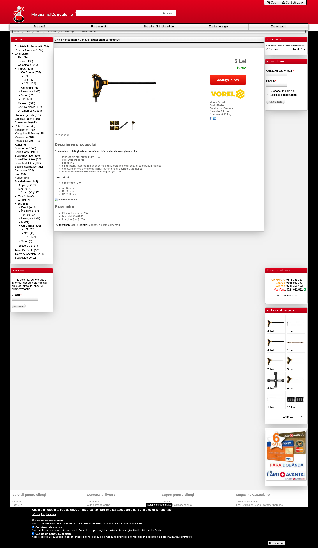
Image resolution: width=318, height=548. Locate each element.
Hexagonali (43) (30, 218)
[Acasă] (19, 14)
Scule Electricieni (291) (28, 159)
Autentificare (63, 224)
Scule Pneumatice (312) (29, 166)
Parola (271, 80)
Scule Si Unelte (159, 26)
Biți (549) (23, 203)
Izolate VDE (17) (28, 245)
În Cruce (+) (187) (28, 192)
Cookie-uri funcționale (49, 520)
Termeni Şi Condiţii (247, 501)
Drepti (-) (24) (29, 207)
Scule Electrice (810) (27, 155)
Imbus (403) (25, 68)
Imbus (38, 31)
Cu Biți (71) (24, 199)
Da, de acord (276, 543)
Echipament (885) (25, 129)
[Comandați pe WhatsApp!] (304, 289)
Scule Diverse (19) (26, 257)
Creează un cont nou (282, 90)
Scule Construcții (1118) (29, 151)
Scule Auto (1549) (25, 148)
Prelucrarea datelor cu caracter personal (259, 504)
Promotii (99, 26)
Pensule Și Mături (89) (28, 140)
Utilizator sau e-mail (280, 70)
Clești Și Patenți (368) (28, 118)
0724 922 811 (295, 289)
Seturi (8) (26, 241)
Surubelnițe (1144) (26, 181)
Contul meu (93, 501)
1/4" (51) (29, 75)
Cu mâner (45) (30, 87)
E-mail (17, 294)
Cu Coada (51, 31)
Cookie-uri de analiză (48, 527)
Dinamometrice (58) (30, 110)
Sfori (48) (20, 174)
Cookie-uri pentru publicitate (53, 534)
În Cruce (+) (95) (31, 210)
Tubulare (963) (26, 103)
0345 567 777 (294, 282)
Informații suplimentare (44, 514)
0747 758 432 (294, 285)
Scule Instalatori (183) (28, 163)
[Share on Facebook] (211, 118)
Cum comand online (98, 504)
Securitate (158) (24, 170)
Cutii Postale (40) (25, 126)
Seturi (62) (27, 95)
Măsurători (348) (25, 137)
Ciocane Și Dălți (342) (28, 115)
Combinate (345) (28, 64)
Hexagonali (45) (30, 91)
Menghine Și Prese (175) (30, 133)
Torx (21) (26, 98)
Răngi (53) (21, 144)
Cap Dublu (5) (26, 196)
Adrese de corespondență (177, 504)
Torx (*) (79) (25, 188)
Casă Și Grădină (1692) (29, 50)
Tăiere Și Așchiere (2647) (30, 253)
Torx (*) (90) (28, 214)
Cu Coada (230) (31, 72)
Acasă (40, 26)
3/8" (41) (29, 79)
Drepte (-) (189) (27, 185)
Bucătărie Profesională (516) (32, 46)
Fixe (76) (23, 57)
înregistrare (83, 224)
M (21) (25, 222)
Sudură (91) (22, 177)
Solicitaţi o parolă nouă (283, 94)
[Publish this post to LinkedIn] (214, 118)
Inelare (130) (25, 61)
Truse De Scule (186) (27, 250)
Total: (296, 49)
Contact (278, 26)
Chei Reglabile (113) (30, 106)
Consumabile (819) (26, 122)
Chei (28, 31)
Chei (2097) (22, 53)
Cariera (16, 501)
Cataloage (219, 26)
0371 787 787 (294, 279)
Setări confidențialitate (159, 504)
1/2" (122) (30, 83)
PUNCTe (17, 504)
